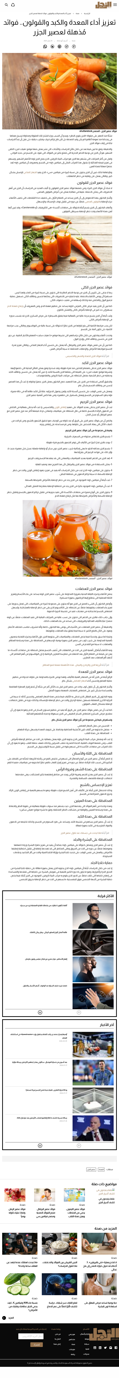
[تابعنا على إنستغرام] (110, 1347)
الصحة (101, 1169)
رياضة (73, 1354)
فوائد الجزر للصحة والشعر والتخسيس (83, 356)
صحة (77, 13)
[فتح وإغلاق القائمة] (115, 4)
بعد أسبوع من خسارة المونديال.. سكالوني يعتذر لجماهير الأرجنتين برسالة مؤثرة (39, 1062)
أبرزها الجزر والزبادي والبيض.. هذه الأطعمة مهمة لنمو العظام (72, 665)
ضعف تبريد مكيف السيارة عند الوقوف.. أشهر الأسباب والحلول (45, 986)
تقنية (87, 1349)
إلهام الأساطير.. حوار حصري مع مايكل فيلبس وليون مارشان (46, 959)
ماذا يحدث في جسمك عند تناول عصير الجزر (81, 833)
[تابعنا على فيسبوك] (116, 1347)
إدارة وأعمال (84, 1334)
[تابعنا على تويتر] (105, 1347)
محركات (86, 1354)
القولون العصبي (92, 201)
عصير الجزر (91, 1169)
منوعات (72, 1349)
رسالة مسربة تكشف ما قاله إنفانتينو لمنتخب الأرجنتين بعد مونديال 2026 (42, 1118)
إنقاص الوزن (60, 407)
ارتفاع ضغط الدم (15, 306)
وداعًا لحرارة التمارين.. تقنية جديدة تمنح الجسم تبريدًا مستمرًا (46, 1090)
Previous (79, 1012)
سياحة (86, 1344)
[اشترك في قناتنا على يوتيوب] (95, 1347)
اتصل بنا (58, 1339)
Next (40, 1012)
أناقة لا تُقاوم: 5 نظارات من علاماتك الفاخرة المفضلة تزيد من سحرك (43, 905)
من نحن (58, 1334)
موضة (87, 1339)
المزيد (11, 1317)
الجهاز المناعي (30, 172)
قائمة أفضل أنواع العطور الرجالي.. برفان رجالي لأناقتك (48, 932)
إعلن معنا (57, 1344)
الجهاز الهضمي (79, 680)
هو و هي (71, 1334)
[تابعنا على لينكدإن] (100, 1347)
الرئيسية (87, 13)
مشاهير (72, 1339)
